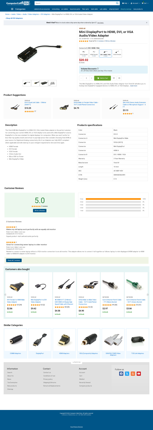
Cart (80, 376)
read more (133, 86)
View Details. (100, 22)
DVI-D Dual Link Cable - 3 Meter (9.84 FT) (35, 104)
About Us (10, 376)
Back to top (77, 362)
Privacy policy (47, 379)
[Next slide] (147, 294)
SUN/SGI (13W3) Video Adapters (113, 354)
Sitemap (10, 389)
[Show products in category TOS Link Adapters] (137, 340)
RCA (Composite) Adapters (89, 353)
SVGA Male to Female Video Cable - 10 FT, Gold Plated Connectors (86, 104)
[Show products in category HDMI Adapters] (64, 340)
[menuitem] (126, 3)
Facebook (121, 374)
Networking (55, 9)
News (9, 379)
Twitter (127, 374)
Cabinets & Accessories (42, 9)
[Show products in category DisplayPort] (40, 340)
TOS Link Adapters (137, 353)
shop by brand (114, 9)
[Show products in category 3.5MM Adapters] (15, 340)
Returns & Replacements (51, 386)
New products (138, 9)
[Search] (117, 3)
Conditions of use (49, 376)
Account (82, 372)
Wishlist (82, 379)
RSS (133, 374)
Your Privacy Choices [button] (76, 427)
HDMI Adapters (64, 353)
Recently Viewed (84, 382)
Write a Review (110, 41)
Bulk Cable (94, 9)
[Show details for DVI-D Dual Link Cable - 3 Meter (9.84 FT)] (14, 108)
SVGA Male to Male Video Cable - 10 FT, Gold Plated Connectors (87, 302)
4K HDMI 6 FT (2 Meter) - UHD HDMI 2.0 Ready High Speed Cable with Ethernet (64, 302)
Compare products (85, 386)
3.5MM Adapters (15, 353)
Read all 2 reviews (14, 260)
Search (9, 372)
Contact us (47, 372)
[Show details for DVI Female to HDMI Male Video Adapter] (17, 286)
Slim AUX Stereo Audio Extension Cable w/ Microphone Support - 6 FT (134, 105)
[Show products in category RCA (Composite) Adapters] (88, 340)
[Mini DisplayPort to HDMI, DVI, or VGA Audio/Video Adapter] (40, 53)
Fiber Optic (85, 9)
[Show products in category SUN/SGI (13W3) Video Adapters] (113, 340)
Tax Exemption (12, 382)
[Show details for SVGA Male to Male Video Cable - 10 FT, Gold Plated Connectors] (88, 286)
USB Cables (103, 9)
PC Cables (65, 9)
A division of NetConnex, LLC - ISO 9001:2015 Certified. (76, 415)
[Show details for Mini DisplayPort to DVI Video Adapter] (40, 286)
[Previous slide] (5, 294)
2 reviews (100, 41)
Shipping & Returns (49, 382)
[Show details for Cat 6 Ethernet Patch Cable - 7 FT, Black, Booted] (112, 286)
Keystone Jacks (75, 9)
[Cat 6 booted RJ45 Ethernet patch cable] (136, 286)
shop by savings (126, 9)
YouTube (139, 374)
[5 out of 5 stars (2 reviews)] (83, 41)
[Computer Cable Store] (18, 3)
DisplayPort (40, 353)
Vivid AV (82, 28)
